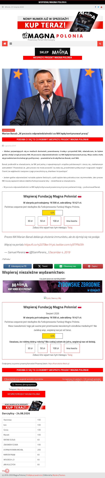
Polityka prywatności (34, 475)
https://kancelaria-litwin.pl (58, 363)
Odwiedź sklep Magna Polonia (52, 52)
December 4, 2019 (59, 252)
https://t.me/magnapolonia (28, 389)
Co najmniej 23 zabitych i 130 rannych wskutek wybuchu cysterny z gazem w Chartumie (81, 379)
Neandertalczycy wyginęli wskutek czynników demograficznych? (23, 379)
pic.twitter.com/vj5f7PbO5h (68, 244)
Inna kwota (71, 221)
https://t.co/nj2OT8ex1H (38, 244)
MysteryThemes (59, 475)
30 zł (30, 221)
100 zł (56, 221)
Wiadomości (8, 130)
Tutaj (69, 227)
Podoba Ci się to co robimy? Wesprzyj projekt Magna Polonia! (52, 139)
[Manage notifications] (7, 471)
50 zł (42, 221)
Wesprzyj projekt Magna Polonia (52, 57)
